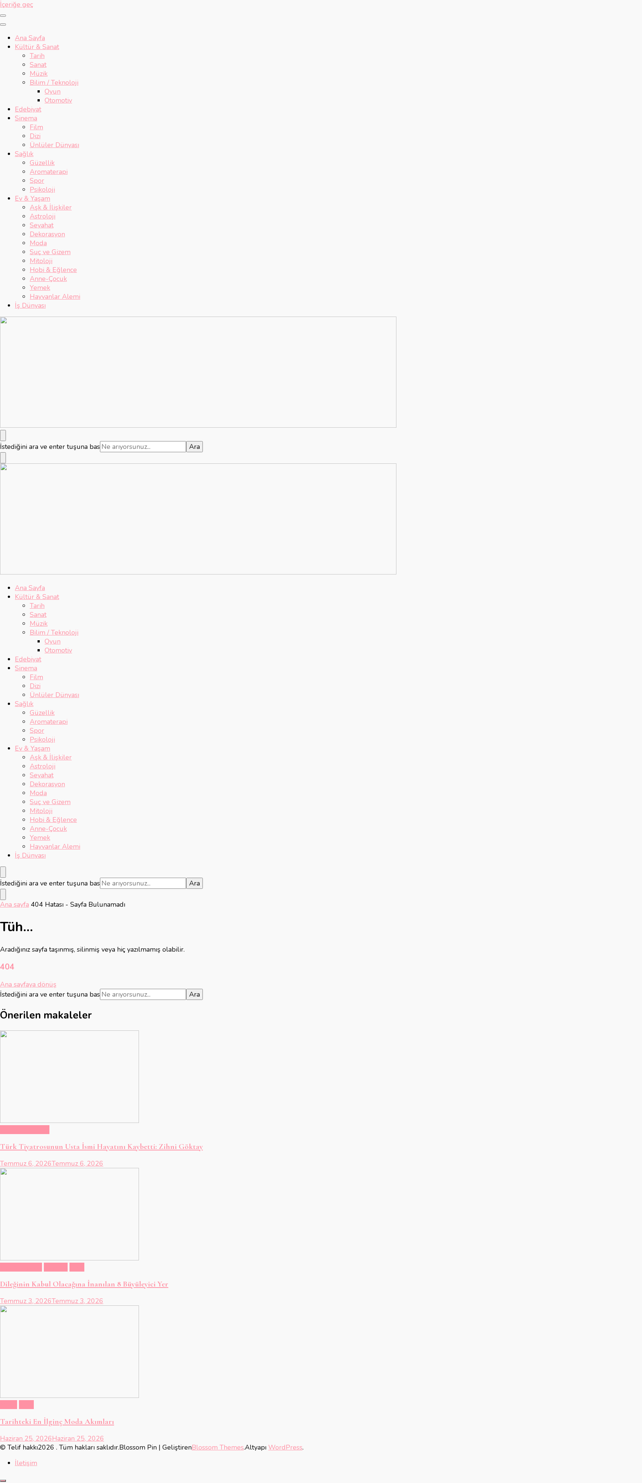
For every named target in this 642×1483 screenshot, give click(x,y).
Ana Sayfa (30, 37)
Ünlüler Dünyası (54, 144)
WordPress (285, 1447)
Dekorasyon (47, 234)
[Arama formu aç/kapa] (3, 435)
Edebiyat (28, 109)
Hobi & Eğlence (53, 269)
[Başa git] (3, 1481)
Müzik (39, 73)
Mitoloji (41, 260)
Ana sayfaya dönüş (28, 984)
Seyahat (42, 225)
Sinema (26, 118)
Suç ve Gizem (50, 251)
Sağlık (24, 153)
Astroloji (42, 216)
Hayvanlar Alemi (55, 296)
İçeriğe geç (16, 4)
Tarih (37, 55)
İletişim (26, 1462)
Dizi (35, 136)
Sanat (38, 64)
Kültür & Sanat (37, 46)
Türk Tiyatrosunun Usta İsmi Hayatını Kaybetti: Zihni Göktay (101, 1146)
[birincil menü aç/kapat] (3, 15)
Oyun (53, 91)
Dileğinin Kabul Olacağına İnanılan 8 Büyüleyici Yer (84, 1284)
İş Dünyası (30, 305)
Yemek (40, 287)
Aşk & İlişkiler (51, 207)
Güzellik (42, 162)
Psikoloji (42, 189)
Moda (38, 243)
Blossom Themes (218, 1447)
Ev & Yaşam (32, 198)
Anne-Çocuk (48, 278)
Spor (37, 180)
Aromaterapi (49, 171)
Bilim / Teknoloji (54, 82)
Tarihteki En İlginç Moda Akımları (57, 1421)
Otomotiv (58, 100)
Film (36, 127)
